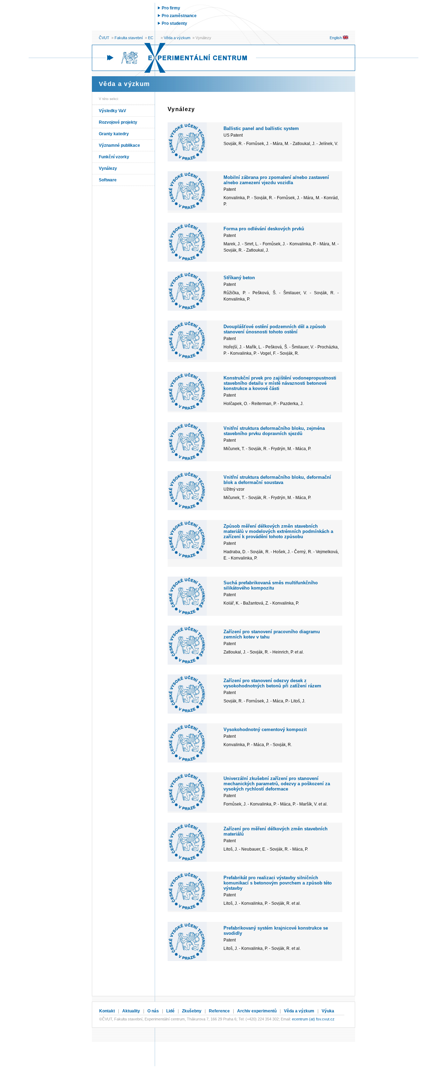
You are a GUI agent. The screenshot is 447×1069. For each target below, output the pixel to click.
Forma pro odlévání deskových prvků (264, 228)
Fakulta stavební (129, 38)
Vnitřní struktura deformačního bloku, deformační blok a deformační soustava (277, 480)
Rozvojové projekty (118, 122)
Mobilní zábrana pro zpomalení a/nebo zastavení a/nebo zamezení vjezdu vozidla (276, 180)
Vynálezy (108, 168)
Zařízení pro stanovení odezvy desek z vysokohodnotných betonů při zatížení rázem (272, 683)
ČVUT (104, 38)
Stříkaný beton (239, 277)
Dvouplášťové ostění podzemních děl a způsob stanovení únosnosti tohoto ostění (275, 329)
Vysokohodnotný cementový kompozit (265, 729)
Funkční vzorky (114, 156)
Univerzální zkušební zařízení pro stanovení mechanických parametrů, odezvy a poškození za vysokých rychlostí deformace (277, 784)
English (336, 38)
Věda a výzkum (177, 38)
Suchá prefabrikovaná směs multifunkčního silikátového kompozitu (271, 585)
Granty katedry (114, 133)
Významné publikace (119, 145)
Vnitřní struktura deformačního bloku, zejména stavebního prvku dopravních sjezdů (274, 431)
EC (150, 38)
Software (108, 180)
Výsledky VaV (112, 110)
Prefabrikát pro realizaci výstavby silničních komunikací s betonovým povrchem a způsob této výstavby (278, 883)
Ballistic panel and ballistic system (261, 128)
